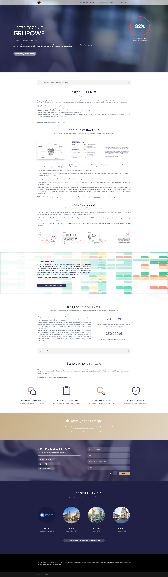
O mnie (92, 2)
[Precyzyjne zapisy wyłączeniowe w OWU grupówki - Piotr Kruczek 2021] (46, 244)
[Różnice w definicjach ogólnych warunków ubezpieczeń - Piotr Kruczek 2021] (117, 158)
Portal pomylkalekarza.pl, (60, 223)
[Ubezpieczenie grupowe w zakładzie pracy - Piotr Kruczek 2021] (51, 158)
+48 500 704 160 (47, 459)
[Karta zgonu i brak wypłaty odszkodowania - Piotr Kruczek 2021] (96, 244)
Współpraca (83, 2)
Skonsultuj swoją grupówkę (51, 286)
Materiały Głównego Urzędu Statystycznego (83, 223)
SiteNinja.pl (49, 574)
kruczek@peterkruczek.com (49, 464)
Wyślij (124, 473)
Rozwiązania (101, 2)
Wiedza (112, 2)
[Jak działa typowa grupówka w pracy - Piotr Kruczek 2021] (84, 158)
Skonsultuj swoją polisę (25, 54)
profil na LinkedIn (47, 468)
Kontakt (128, 2)
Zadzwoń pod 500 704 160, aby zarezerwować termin (84, 540)
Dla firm (120, 2)
